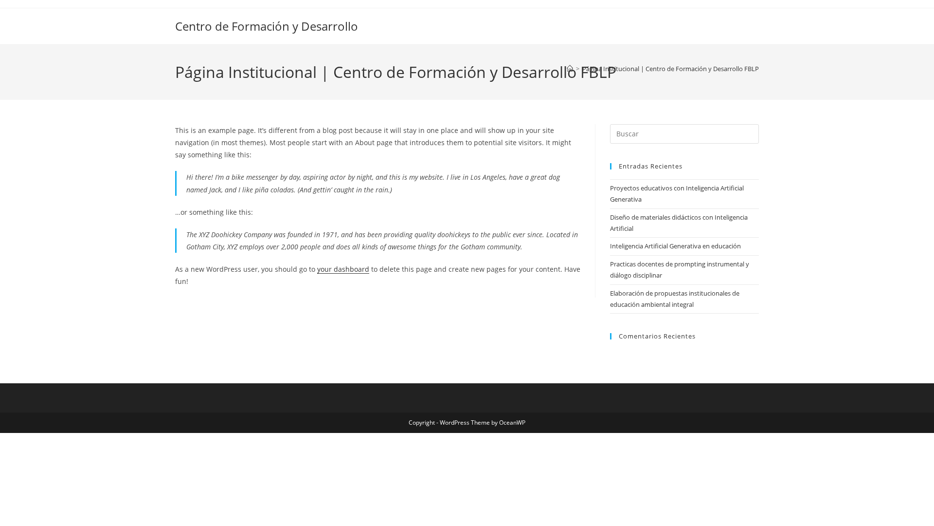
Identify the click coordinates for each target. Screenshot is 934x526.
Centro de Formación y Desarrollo (266, 26)
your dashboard (343, 269)
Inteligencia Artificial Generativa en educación (675, 246)
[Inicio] (570, 68)
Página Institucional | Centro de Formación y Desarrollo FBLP (670, 68)
